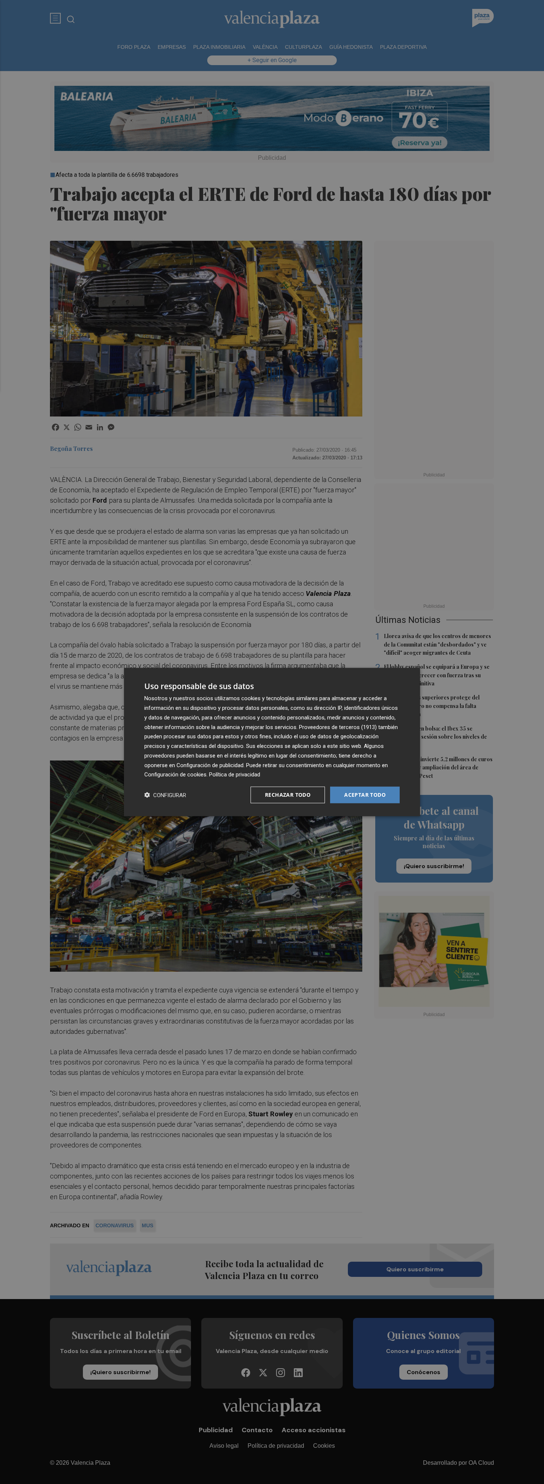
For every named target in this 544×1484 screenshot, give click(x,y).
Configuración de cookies (175, 774)
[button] (165, 795)
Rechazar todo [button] (287, 794)
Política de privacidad (234, 774)
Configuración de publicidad (210, 765)
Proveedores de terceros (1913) (338, 727)
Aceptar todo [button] (365, 794)
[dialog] (272, 742)
